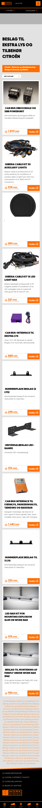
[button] (11, 76)
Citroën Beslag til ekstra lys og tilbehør (18, 701)
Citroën (8, 67)
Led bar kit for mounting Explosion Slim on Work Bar (18, 616)
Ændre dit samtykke (13, 786)
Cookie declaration (13, 781)
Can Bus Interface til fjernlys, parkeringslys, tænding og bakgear (21, 504)
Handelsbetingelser (13, 773)
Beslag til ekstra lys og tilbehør (16, 70)
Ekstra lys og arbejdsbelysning (23, 67)
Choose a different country (17, 777)
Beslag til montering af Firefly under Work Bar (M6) (20, 673)
